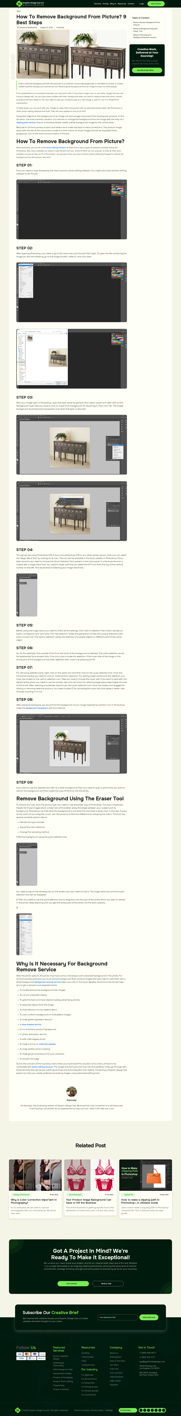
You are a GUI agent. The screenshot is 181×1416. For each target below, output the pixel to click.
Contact (131, 4)
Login (141, 4)
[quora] (152, 1410)
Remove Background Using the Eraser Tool (145, 30)
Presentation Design (62, 1373)
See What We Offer (145, 70)
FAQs (83, 1361)
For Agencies (87, 1375)
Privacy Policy (97, 1410)
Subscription (116, 1357)
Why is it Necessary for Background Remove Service (144, 36)
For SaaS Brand (88, 1394)
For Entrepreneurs (89, 1386)
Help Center (115, 1380)
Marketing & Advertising (58, 1364)
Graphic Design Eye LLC (39, 1410)
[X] (156, 1410)
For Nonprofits (88, 1383)
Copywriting (58, 1385)
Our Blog (85, 1353)
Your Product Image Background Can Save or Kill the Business (88, 1201)
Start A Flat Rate (117, 1361)
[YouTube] (159, 1410)
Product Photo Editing (63, 1381)
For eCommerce (89, 1379)
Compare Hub (88, 1365)
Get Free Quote (156, 4)
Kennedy (71, 1100)
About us (114, 1353)
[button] (128, 1410)
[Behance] (163, 1410)
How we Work (116, 1373)
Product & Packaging (62, 1377)
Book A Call (106, 1283)
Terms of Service (82, 1410)
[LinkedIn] (144, 1410)
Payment (114, 1384)
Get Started (71, 1283)
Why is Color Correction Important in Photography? (34, 1201)
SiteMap (109, 1410)
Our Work (114, 1365)
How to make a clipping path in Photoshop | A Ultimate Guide (140, 1201)
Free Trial (114, 1369)
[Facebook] (141, 1410)
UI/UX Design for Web (63, 1369)
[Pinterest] (148, 1410)
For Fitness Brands (89, 1390)
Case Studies (87, 1357)
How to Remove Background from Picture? (146, 23)
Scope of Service (61, 1389)
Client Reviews (116, 1376)
